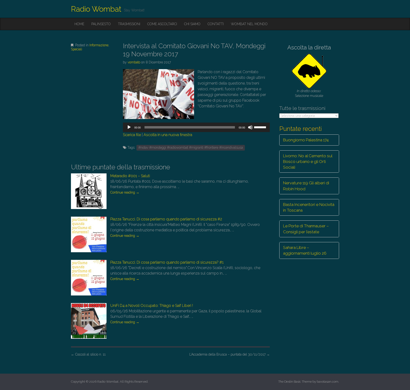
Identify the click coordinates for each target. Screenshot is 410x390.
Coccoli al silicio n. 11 (88, 354)
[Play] (129, 127)
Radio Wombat (96, 9)
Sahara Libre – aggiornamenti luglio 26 (304, 250)
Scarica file (132, 135)
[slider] (260, 127)
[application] (196, 127)
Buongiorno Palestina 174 (306, 140)
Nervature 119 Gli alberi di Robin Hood (306, 186)
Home (79, 24)
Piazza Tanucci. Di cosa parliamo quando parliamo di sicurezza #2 (166, 219)
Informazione (98, 45)
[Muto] (250, 127)
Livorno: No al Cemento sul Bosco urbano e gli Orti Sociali (307, 161)
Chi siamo (192, 24)
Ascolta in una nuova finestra (168, 135)
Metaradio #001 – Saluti (130, 176)
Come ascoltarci (162, 24)
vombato (134, 62)
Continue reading (124, 192)
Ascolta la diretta (309, 47)
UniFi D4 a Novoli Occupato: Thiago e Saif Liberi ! (151, 305)
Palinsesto (101, 24)
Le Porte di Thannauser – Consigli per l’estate (306, 229)
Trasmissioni (129, 24)
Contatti (216, 24)
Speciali (76, 49)
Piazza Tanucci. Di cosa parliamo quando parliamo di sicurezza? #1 (167, 262)
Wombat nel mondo (249, 24)
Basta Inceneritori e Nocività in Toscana (308, 207)
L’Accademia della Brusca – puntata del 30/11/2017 (229, 354)
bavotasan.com (327, 381)
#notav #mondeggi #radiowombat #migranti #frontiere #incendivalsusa (190, 147)
